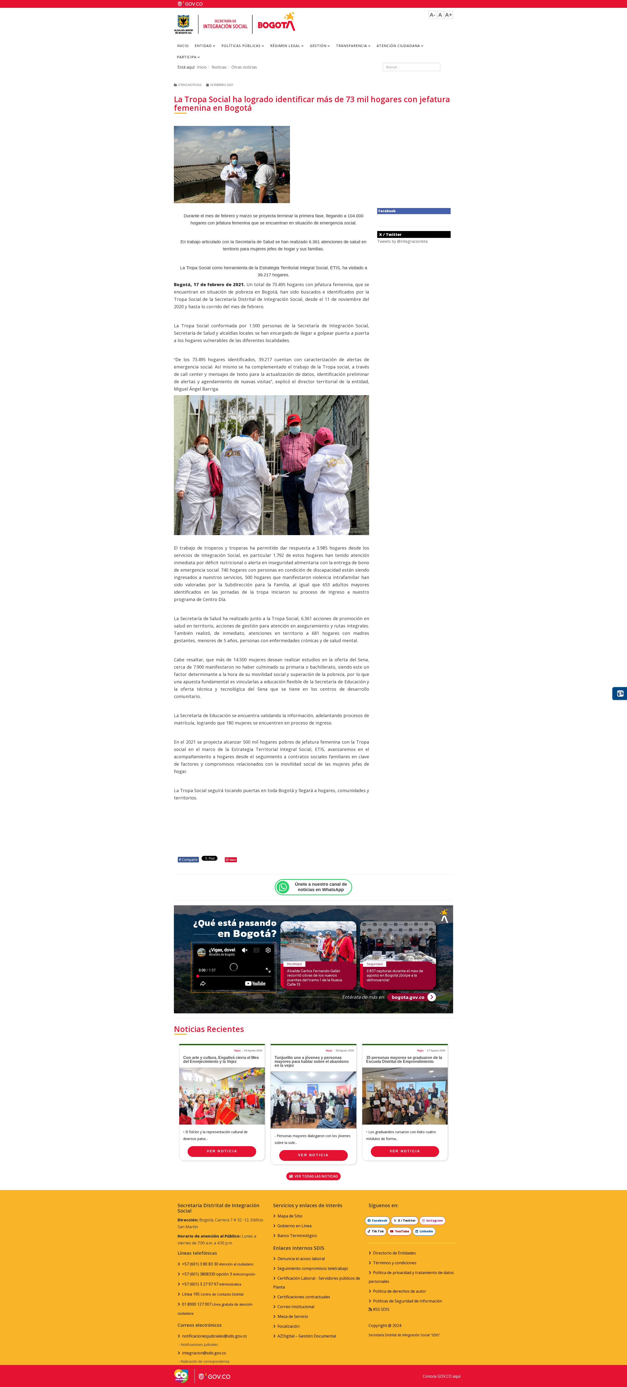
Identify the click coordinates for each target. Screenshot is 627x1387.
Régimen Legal (285, 45)
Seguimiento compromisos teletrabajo (312, 1268)
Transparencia (351, 45)
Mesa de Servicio (292, 1316)
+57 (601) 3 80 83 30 (217, 1264)
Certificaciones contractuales (303, 1297)
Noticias (219, 67)
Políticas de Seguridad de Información (407, 1301)
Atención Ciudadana (398, 45)
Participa (186, 57)
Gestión (318, 45)
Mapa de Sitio (289, 1216)
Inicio (183, 45)
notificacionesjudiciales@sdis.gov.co (214, 1336)
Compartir (188, 859)
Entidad (203, 45)
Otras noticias (244, 67)
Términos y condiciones (394, 1262)
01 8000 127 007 (215, 1308)
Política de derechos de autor (399, 1291)
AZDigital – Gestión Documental (306, 1336)
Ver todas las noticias (316, 1176)
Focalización (288, 1326)
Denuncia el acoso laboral (301, 1258)
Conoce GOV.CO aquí (441, 1376)
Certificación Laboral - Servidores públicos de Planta (316, 1283)
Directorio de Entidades (394, 1253)
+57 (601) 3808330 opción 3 (218, 1274)
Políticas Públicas (241, 45)
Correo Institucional (295, 1306)
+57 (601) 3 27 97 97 (211, 1284)
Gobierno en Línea (294, 1225)
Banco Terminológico (297, 1235)
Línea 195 (212, 1294)
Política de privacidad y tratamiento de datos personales (411, 1277)
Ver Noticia (222, 1151)
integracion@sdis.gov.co (204, 1353)
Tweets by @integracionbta (402, 241)
